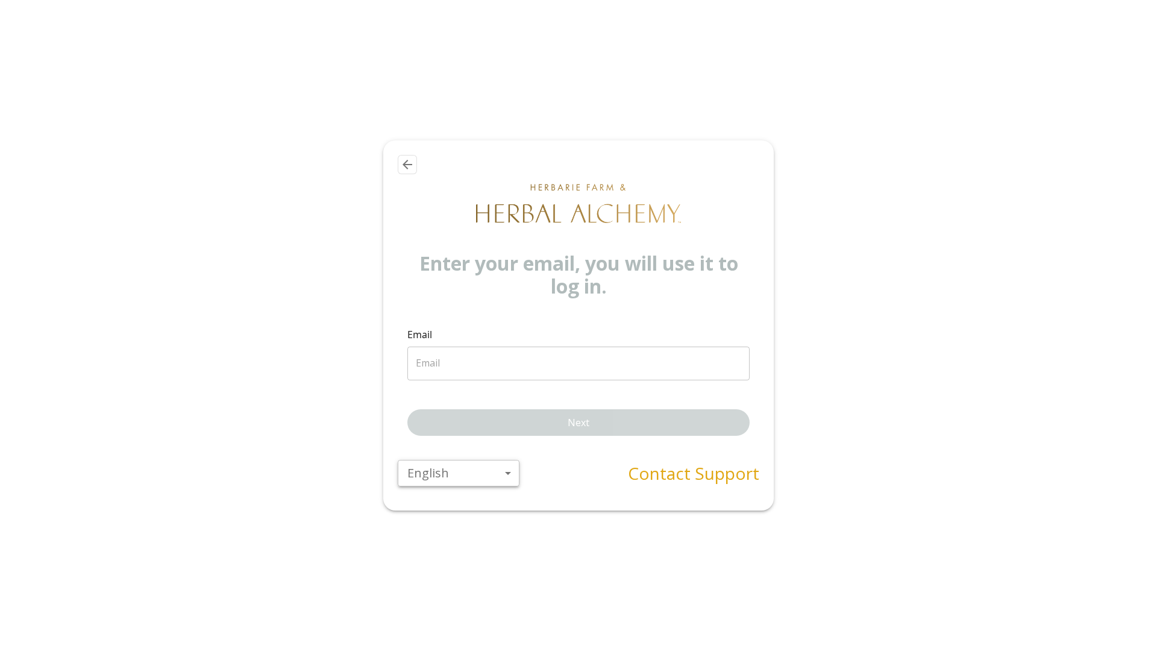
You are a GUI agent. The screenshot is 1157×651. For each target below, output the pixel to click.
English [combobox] (428, 473)
